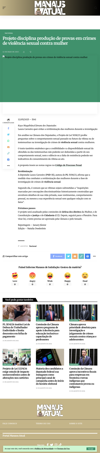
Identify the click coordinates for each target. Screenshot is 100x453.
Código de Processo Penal (68, 165)
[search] (95, 8)
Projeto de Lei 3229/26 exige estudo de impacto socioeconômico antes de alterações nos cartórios (16, 373)
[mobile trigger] (5, 8)
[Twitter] (51, 445)
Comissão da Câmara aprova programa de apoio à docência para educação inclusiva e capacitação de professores (47, 332)
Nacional (9, 33)
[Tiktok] (60, 445)
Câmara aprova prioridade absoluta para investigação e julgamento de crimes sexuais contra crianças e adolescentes (82, 332)
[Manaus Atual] (50, 8)
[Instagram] (56, 445)
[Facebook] (47, 445)
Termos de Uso (63, 449)
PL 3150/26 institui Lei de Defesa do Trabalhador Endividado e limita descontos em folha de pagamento (16, 330)
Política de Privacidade (44, 449)
